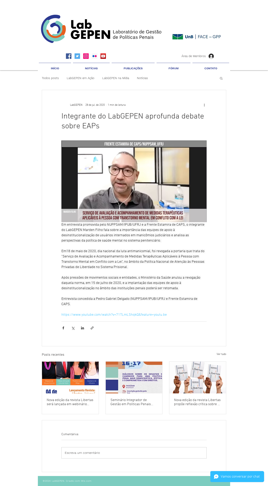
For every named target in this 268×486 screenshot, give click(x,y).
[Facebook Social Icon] (68, 56)
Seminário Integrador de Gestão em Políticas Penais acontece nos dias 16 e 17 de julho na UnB (132, 402)
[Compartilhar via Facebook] (63, 328)
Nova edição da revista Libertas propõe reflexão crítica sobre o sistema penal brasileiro (197, 402)
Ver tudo (221, 354)
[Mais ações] (204, 105)
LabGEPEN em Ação (80, 78)
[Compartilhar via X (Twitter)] (73, 328)
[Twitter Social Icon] (77, 56)
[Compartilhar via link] (92, 328)
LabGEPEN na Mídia (115, 78)
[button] (91, 66)
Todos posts (50, 78)
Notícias (142, 78)
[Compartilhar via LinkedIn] (82, 328)
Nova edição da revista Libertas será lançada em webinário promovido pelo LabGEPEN (70, 402)
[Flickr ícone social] (94, 56)
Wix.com (86, 481)
